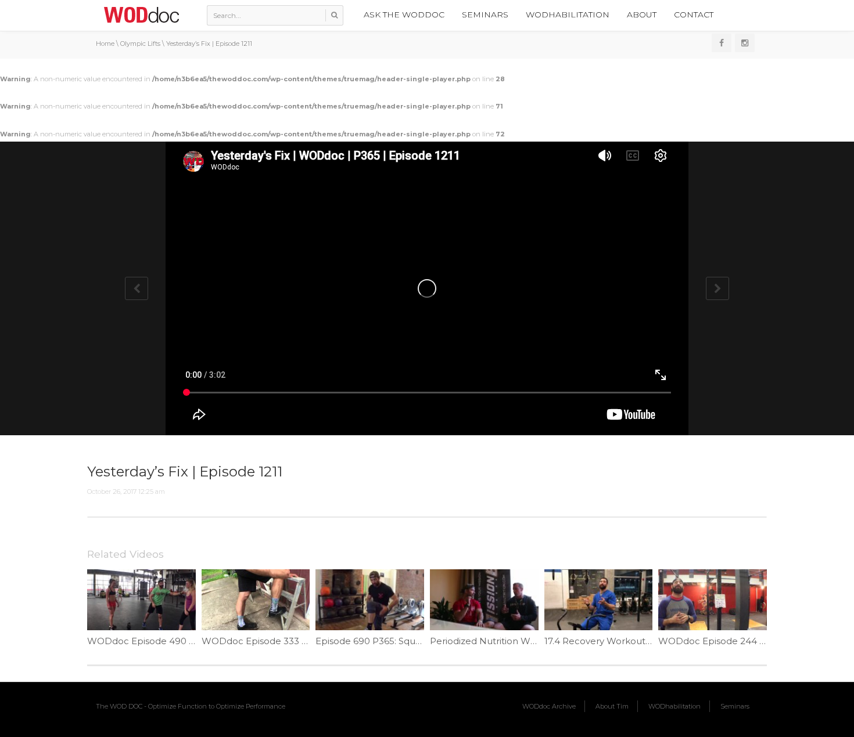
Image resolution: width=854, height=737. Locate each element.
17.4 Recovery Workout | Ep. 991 (614, 640)
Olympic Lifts (140, 43)
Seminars (485, 14)
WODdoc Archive (549, 706)
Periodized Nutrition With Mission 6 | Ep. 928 (527, 640)
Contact (693, 14)
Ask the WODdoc (404, 14)
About (641, 14)
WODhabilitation (567, 14)
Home (105, 43)
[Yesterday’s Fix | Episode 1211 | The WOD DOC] (141, 14)
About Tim (612, 706)
